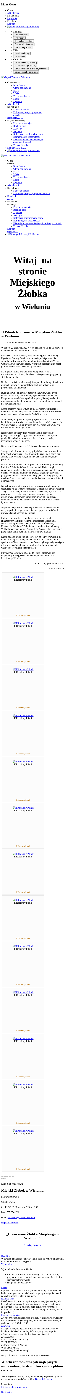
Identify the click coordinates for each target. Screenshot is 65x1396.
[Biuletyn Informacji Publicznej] (23, 26)
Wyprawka (6, 1264)
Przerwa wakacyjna (22, 123)
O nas (11, 162)
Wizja (16, 93)
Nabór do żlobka (21, 109)
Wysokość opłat (20, 145)
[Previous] (2, 1178)
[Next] (5, 1178)
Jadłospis (17, 131)
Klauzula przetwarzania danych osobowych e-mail (28, 141)
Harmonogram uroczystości (26, 137)
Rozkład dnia (19, 126)
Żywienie (17, 128)
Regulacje (12, 18)
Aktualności (13, 13)
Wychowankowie (21, 96)
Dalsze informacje (43, 1379)
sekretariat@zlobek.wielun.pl (21, 1217)
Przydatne (12, 203)
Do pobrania (13, 188)
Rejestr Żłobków (9, 1222)
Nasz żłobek (19, 85)
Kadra (16, 98)
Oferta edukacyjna (22, 88)
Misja (16, 90)
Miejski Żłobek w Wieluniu (14, 1387)
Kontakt (11, 24)
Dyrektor (17, 101)
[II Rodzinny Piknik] (23, 577)
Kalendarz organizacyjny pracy (28, 134)
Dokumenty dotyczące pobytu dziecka (31, 193)
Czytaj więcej (32, 1245)
